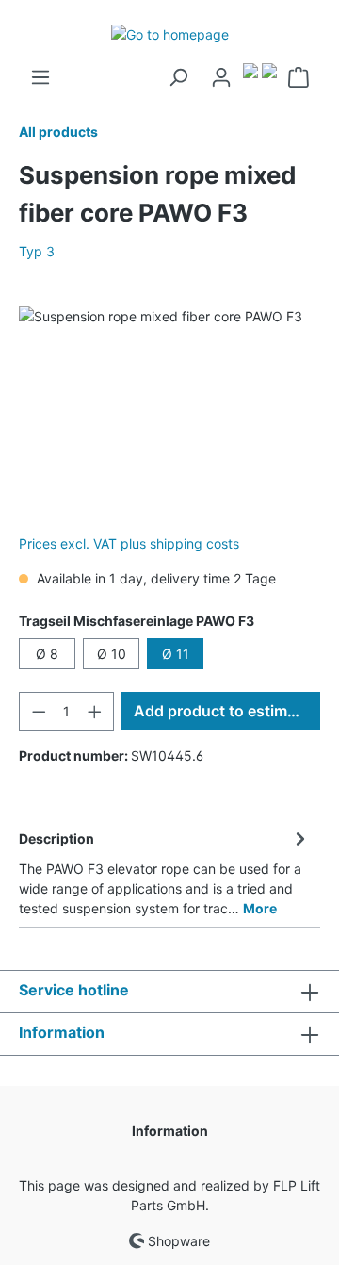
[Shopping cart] (298, 77)
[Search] (178, 77)
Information (170, 1131)
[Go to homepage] (169, 33)
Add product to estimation (227, 710)
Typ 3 (37, 251)
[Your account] (221, 77)
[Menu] (40, 77)
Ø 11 (175, 654)
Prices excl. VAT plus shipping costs (129, 543)
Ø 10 (111, 654)
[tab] (165, 870)
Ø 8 (47, 654)
